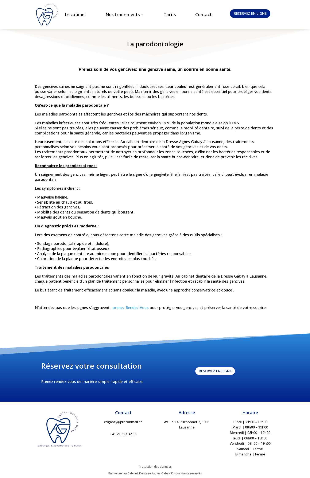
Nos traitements (123, 14)
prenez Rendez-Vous (131, 307)
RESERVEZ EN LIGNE (250, 13)
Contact (203, 14)
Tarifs (170, 14)
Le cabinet (75, 14)
